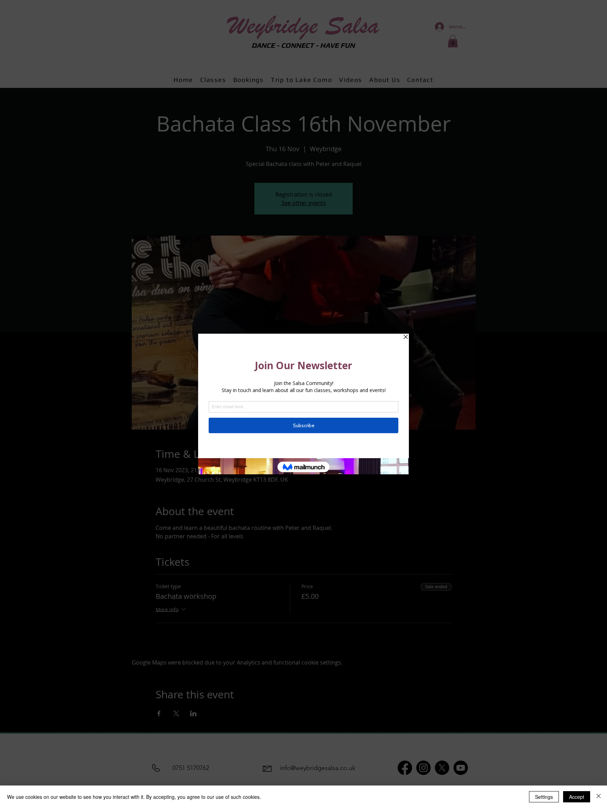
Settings (544, 796)
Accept (576, 796)
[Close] (598, 796)
